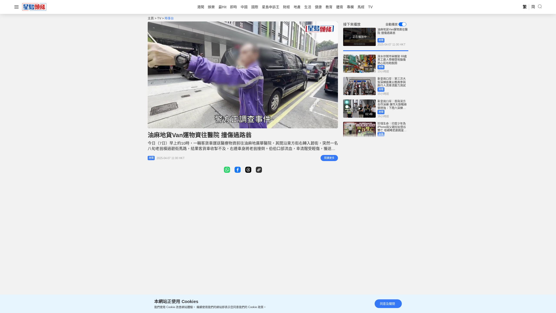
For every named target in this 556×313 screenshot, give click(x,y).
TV (159, 18)
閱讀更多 (329, 158)
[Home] (34, 7)
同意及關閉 (387, 303)
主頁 (151, 18)
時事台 (169, 18)
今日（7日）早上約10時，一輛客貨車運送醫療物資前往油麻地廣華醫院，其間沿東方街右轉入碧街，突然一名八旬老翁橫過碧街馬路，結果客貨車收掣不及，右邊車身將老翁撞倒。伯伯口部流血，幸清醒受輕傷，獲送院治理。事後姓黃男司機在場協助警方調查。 (243, 148)
